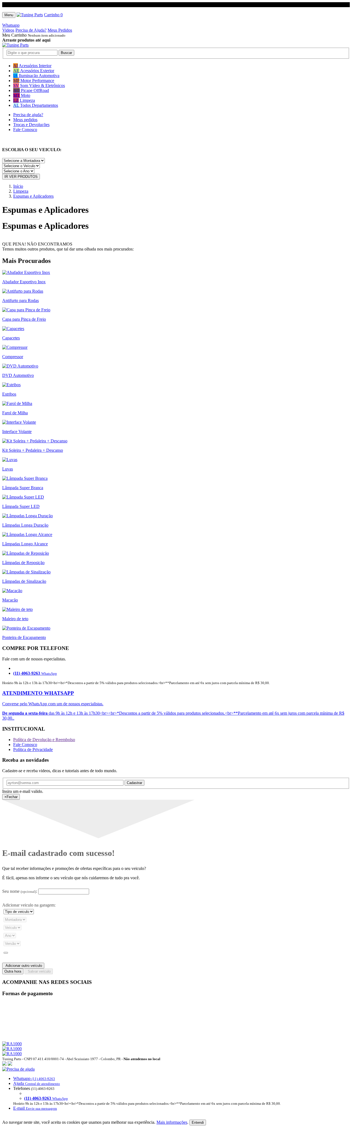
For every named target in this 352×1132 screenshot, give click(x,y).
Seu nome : (19, 891)
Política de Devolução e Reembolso (44, 739)
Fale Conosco (25, 129)
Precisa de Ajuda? (30, 30)
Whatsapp (11, 25)
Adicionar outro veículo (23, 966)
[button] (176, 1089)
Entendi (198, 1122)
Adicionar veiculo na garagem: (29, 905)
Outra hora (12, 971)
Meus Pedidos (60, 30)
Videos (8, 30)
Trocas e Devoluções (31, 124)
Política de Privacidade (33, 749)
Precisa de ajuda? (28, 114)
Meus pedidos (25, 119)
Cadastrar (134, 783)
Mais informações (171, 1122)
